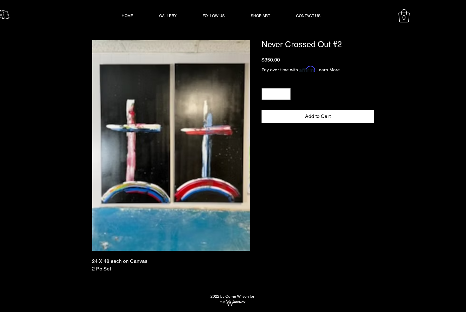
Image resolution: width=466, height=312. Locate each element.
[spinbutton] (276, 94)
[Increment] (286, 94)
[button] (404, 16)
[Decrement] (266, 94)
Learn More (328, 69)
